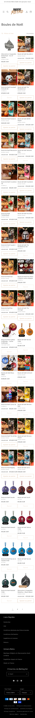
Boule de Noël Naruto (24, 559)
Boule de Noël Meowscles (9, 150)
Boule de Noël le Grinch (25, 373)
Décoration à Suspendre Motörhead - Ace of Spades (8, 55)
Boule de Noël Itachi (24, 497)
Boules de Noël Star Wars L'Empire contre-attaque (25, 277)
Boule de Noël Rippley (8, 467)
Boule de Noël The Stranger (23, 309)
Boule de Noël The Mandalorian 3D (23, 246)
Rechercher (7, 622)
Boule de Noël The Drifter (9, 436)
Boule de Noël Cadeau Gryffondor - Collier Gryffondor (8, 341)
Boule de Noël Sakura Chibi (24, 528)
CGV (5, 626)
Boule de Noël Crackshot (25, 182)
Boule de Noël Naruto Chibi (24, 340)
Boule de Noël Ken (7, 276)
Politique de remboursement (24, 705)
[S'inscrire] (27, 674)
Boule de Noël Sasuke (8, 497)
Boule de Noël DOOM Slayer (24, 119)
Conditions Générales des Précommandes (16, 630)
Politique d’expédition (9, 711)
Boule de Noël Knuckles (25, 213)
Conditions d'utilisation (11, 634)
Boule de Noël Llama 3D (8, 404)
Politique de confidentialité (11, 708)
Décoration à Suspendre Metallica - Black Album (25, 591)
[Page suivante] (22, 609)
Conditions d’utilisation (26, 708)
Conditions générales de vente (25, 711)
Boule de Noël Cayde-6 (8, 245)
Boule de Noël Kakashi (8, 527)
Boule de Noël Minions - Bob (25, 405)
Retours (6, 642)
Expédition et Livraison (11, 638)
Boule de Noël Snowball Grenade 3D (8, 88)
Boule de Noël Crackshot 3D (9, 182)
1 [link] (12, 609)
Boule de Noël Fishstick (8, 119)
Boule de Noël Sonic (24, 467)
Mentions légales (14, 714)
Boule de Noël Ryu (7, 308)
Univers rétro (11, 705)
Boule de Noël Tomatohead (5, 214)
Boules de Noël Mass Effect (7, 373)
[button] (4, 12)
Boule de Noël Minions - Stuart (25, 437)
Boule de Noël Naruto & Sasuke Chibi (8, 559)
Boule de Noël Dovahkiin (25, 54)
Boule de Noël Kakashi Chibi (8, 591)
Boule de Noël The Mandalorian (23, 88)
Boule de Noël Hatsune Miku (25, 151)
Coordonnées (23, 714)
